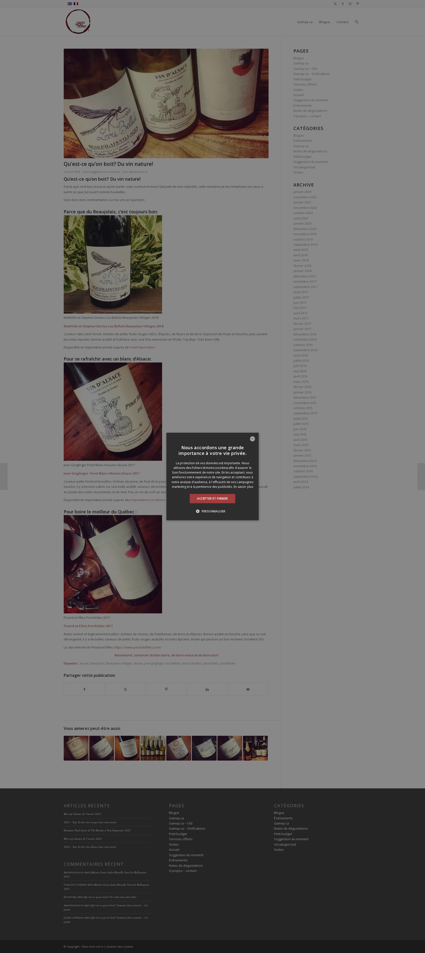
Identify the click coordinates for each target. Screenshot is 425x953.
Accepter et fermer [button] (212, 498)
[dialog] (213, 476)
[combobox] (252, 438)
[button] (212, 511)
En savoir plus (243, 487)
